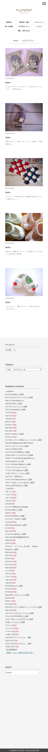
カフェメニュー (39, 22)
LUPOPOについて (24, 26)
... (21, 89)
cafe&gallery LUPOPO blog (17, 750)
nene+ (8, 82)
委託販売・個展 (24, 22)
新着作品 (9, 22)
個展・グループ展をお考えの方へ (20, 652)
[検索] (40, 673)
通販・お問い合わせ (24, 31)
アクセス (39, 26)
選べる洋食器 (9, 26)
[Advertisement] (24, 716)
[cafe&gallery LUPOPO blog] (24, 3)
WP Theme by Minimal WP (32, 750)
